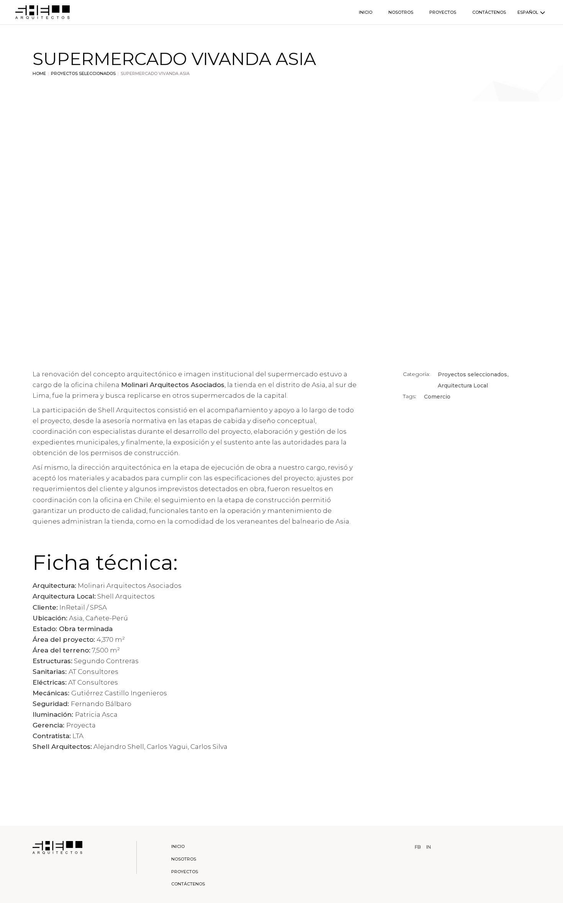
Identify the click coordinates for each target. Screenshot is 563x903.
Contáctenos (188, 884)
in (428, 847)
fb (418, 847)
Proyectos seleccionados (473, 374)
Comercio (437, 396)
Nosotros (183, 859)
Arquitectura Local (463, 385)
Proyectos (184, 871)
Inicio (178, 846)
